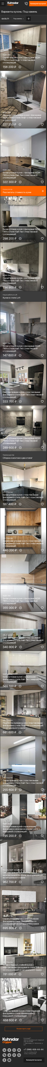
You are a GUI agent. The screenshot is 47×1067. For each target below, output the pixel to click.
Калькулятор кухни (34, 1060)
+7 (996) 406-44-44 (33, 1049)
